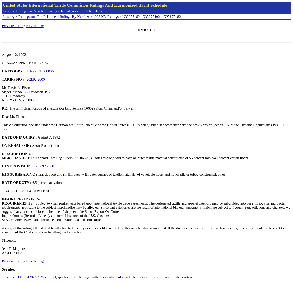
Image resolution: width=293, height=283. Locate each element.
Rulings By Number (31, 11)
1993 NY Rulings (106, 17)
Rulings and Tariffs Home (37, 17)
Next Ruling (35, 26)
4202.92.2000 (35, 79)
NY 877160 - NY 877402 (141, 17)
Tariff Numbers (91, 11)
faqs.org (8, 11)
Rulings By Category (62, 11)
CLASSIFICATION (39, 71)
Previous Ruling (13, 26)
